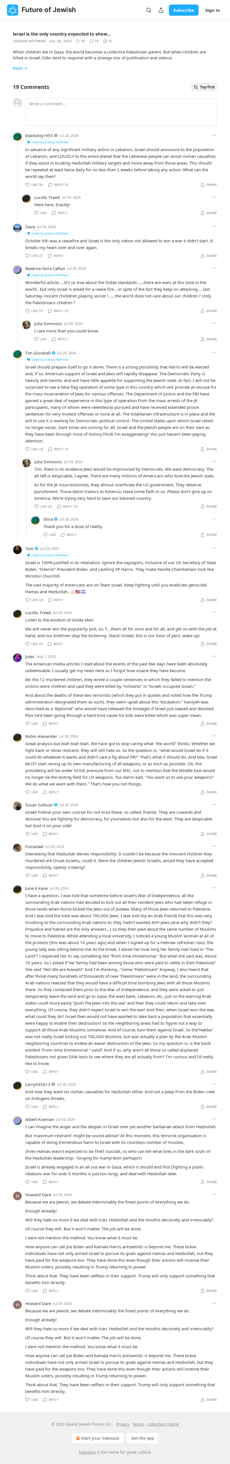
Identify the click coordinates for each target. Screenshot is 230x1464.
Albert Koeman (39, 1119)
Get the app (142, 1438)
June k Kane (36, 888)
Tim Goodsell (38, 353)
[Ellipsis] (214, 135)
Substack (87, 1452)
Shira (48, 519)
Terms (138, 1424)
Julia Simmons (48, 323)
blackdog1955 (39, 135)
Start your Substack (100, 1438)
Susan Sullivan (39, 805)
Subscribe (183, 10)
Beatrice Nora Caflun (45, 268)
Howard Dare (38, 1194)
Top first (207, 87)
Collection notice (163, 1424)
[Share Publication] (161, 10)
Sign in (212, 10)
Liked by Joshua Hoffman (50, 142)
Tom (29, 548)
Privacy (122, 1424)
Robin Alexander (41, 736)
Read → (20, 68)
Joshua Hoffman (29, 41)
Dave (30, 226)
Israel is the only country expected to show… (62, 34)
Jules (29, 656)
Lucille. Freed (47, 197)
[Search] (148, 10)
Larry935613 (37, 1084)
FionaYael (34, 846)
